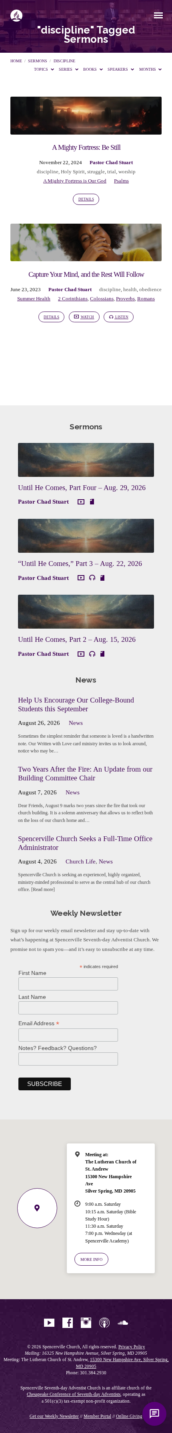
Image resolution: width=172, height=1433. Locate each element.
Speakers (118, 69)
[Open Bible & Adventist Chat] (154, 1414)
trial (111, 172)
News (76, 723)
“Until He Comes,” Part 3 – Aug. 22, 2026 (80, 564)
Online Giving (129, 1416)
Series (66, 69)
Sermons (37, 61)
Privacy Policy (131, 1346)
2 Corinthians (73, 299)
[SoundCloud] (123, 1323)
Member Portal (97, 1416)
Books (90, 69)
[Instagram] (86, 1323)
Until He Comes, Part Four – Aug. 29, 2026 (82, 488)
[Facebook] (67, 1323)
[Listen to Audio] (92, 578)
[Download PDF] (92, 501)
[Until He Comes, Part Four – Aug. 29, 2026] (86, 472)
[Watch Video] (81, 502)
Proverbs (125, 299)
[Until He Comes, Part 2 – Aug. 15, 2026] (86, 624)
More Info (91, 1259)
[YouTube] (49, 1323)
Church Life (81, 861)
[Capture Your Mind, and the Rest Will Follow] (86, 256)
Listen (121, 317)
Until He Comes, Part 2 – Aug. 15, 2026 (77, 639)
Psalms (121, 181)
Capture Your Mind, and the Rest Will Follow (86, 274)
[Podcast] (104, 1323)
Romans (146, 299)
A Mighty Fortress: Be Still (86, 147)
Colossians (102, 299)
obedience (150, 289)
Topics (41, 69)
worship (127, 172)
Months (148, 69)
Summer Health (33, 299)
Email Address (38, 1023)
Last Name (32, 997)
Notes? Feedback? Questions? (57, 1048)
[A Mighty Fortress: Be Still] (86, 129)
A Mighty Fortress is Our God (74, 181)
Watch (87, 317)
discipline (64, 61)
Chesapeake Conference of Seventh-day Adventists (73, 1394)
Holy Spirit (73, 172)
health (130, 289)
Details (86, 199)
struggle (96, 172)
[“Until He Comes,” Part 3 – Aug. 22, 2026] (86, 548)
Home (16, 61)
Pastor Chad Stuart (111, 162)
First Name (32, 973)
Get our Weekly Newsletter (54, 1416)
